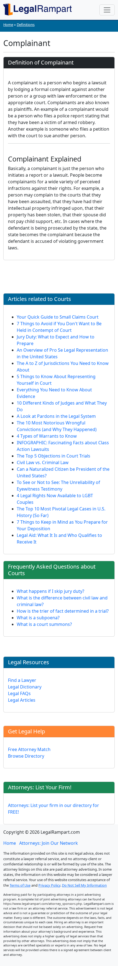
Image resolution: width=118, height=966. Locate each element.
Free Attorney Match (29, 749)
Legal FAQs (19, 693)
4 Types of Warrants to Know (47, 436)
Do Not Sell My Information (84, 885)
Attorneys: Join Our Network (48, 843)
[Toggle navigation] (107, 9)
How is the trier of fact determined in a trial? (63, 611)
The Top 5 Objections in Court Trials (53, 456)
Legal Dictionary (24, 687)
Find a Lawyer (22, 680)
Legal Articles (21, 700)
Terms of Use (20, 885)
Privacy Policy (49, 885)
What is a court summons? (44, 624)
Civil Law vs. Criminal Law (43, 462)
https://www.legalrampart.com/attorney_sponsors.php (42, 904)
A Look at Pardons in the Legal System (56, 416)
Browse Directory (26, 756)
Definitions (26, 24)
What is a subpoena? (38, 618)
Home (8, 24)
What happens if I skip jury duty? (50, 591)
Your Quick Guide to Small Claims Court (58, 317)
